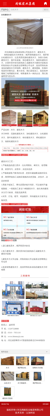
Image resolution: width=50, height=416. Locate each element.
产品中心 (4, 10)
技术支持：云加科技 (25, 413)
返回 (45, 9)
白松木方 (14, 10)
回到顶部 (46, 404)
